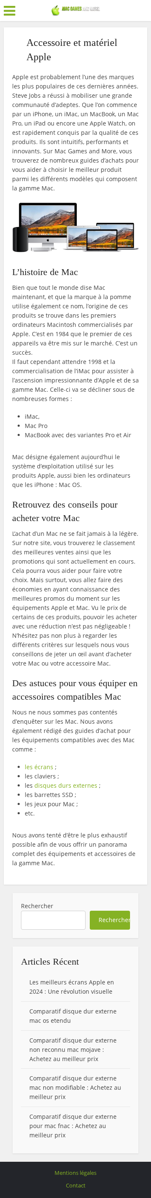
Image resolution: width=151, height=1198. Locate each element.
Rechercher (37, 906)
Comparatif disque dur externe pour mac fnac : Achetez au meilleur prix (73, 1125)
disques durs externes (65, 785)
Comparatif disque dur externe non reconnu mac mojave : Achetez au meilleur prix (73, 1049)
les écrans (39, 767)
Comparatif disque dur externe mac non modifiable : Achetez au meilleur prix (75, 1087)
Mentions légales (75, 1173)
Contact (76, 1185)
